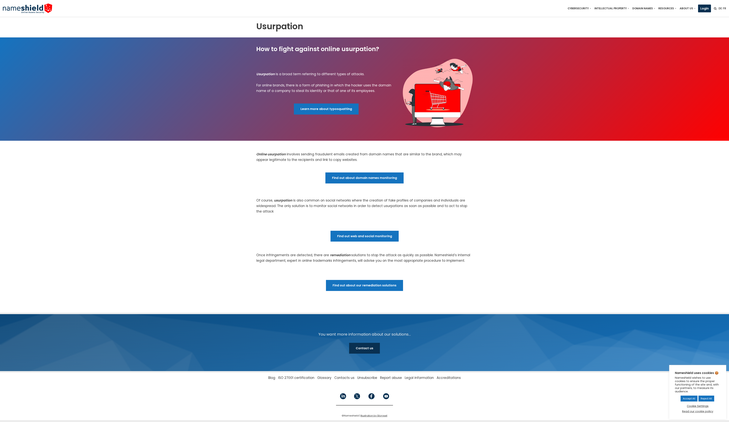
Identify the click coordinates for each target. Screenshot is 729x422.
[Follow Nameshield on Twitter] (357, 398)
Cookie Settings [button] (697, 406)
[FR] (724, 8)
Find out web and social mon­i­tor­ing (364, 236)
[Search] (715, 8)
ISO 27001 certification (296, 377)
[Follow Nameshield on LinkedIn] (343, 398)
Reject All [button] (706, 398)
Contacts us (344, 377)
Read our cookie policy (697, 411)
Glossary (324, 377)
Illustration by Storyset (374, 415)
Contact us (364, 348)
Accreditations (449, 377)
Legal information (419, 377)
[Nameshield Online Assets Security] (27, 8)
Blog (271, 377)
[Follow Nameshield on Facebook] (371, 398)
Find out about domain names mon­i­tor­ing (364, 178)
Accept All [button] (689, 398)
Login (704, 8)
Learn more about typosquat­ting (326, 109)
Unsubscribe (367, 377)
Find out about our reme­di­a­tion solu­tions (364, 285)
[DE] (720, 8)
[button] (590, 8)
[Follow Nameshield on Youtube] (386, 398)
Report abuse (391, 377)
